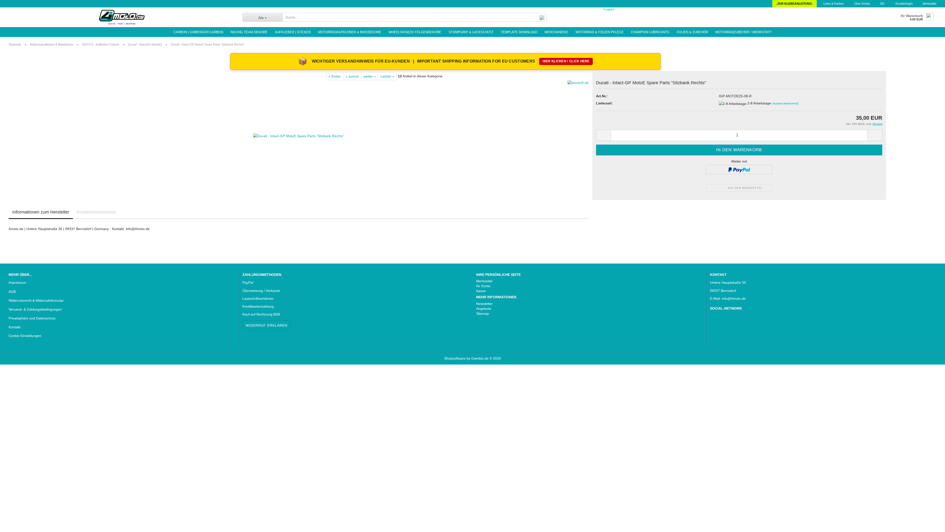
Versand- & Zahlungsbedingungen (35, 309)
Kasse (481, 291)
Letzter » (387, 76)
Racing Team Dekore (249, 32)
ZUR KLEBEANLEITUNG (794, 4)
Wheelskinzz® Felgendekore (415, 32)
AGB (12, 292)
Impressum (17, 282)
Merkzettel (928, 3)
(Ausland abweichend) (785, 103)
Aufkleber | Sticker (293, 32)
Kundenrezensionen (96, 212)
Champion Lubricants (650, 32)
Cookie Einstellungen (25, 336)
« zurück (352, 76)
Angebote (483, 309)
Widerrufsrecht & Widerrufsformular (36, 300)
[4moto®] (122, 17)
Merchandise (556, 32)
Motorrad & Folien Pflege (600, 32)
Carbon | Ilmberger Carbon (198, 32)
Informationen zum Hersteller (40, 212)
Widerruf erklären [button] (266, 325)
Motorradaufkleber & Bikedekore (349, 32)
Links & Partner (833, 3)
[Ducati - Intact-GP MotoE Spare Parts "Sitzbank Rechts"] (298, 135)
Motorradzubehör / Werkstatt (743, 32)
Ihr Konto (483, 286)
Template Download (519, 32)
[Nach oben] (13, 524)
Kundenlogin (903, 3)
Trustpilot (608, 9)
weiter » (369, 76)
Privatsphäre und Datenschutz (32, 318)
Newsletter (484, 304)
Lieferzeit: (604, 103)
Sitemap (482, 314)
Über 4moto (861, 3)
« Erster (335, 76)
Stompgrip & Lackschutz (471, 32)
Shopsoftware (455, 358)
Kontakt (14, 327)
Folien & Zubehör (692, 32)
